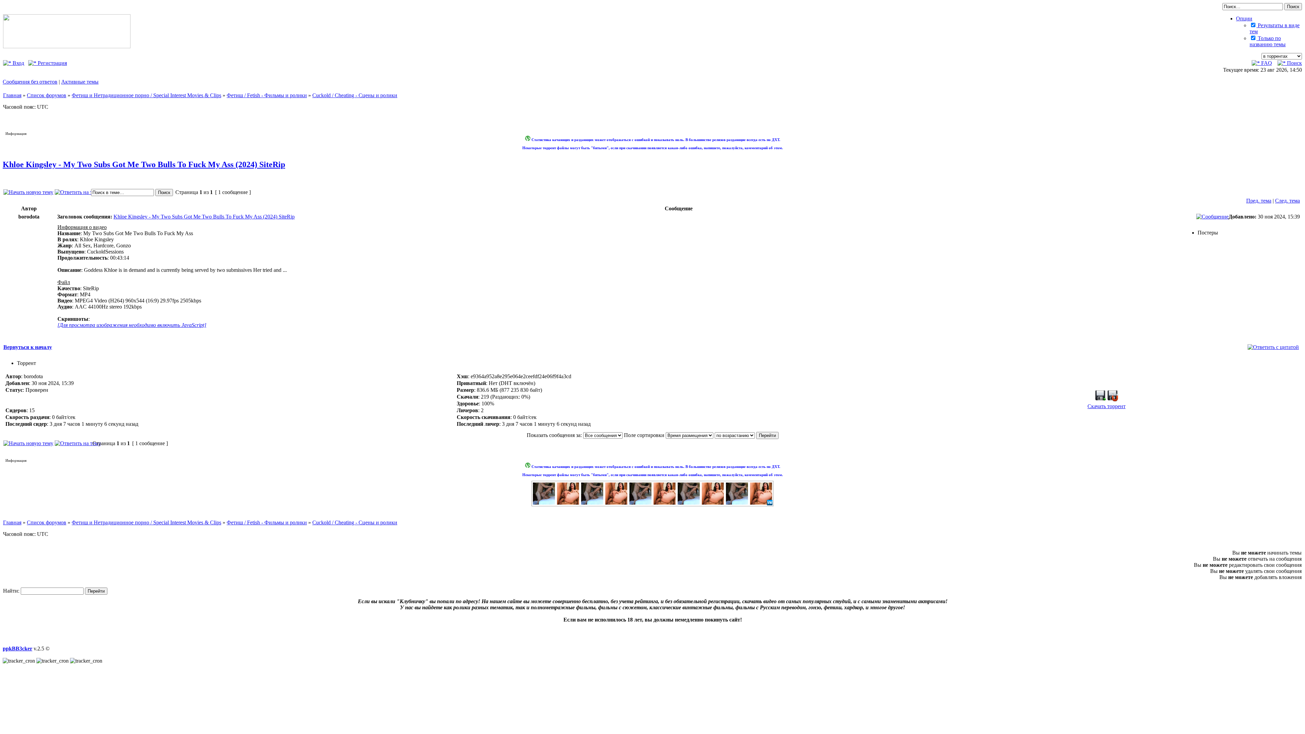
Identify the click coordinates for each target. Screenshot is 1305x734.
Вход (17, 63)
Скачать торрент (1107, 406)
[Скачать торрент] (1100, 399)
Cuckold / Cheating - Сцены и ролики (354, 95)
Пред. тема (1258, 201)
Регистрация (51, 63)
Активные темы (80, 82)
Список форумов (46, 95)
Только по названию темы (1268, 41)
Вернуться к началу (27, 347)
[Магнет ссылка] (1112, 399)
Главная (12, 95)
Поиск (1294, 63)
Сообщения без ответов (30, 82)
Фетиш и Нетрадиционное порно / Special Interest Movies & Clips (146, 95)
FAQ (1266, 63)
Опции (1244, 18)
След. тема (1287, 201)
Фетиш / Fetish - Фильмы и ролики (267, 95)
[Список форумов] (66, 46)
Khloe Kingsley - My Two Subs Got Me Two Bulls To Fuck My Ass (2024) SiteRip (144, 164)
